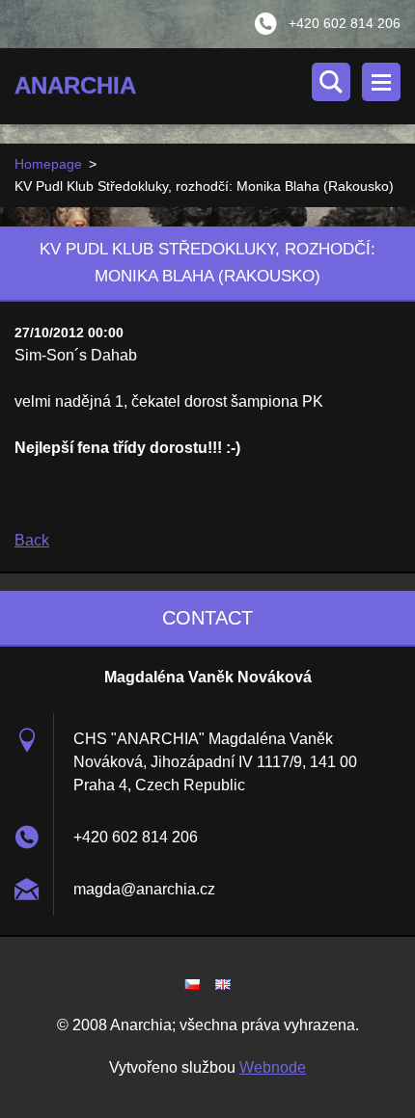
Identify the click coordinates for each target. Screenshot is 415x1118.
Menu (381, 82)
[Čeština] (192, 984)
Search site (331, 82)
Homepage (48, 164)
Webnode (272, 1067)
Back (31, 540)
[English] (223, 984)
